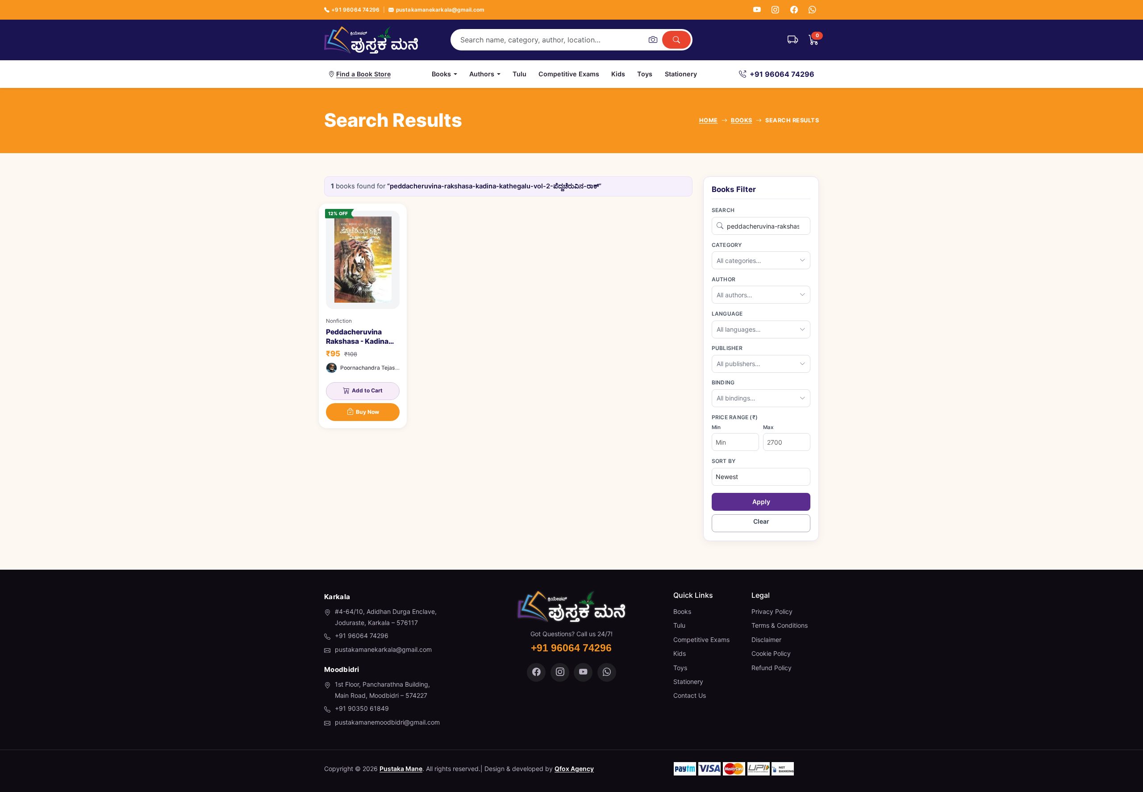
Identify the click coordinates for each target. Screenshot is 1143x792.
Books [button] (441, 74)
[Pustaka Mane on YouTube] (583, 672)
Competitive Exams (568, 74)
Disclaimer (766, 639)
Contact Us (689, 695)
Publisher (727, 348)
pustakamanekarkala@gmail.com (440, 9)
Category (727, 245)
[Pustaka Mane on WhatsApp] (606, 672)
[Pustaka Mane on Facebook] (536, 672)
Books (682, 611)
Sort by (724, 461)
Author (723, 279)
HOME (708, 120)
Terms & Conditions (779, 625)
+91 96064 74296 (355, 9)
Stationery (681, 74)
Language (727, 313)
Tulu (519, 74)
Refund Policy (771, 667)
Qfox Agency (574, 768)
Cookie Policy (771, 653)
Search (723, 210)
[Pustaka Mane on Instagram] (560, 672)
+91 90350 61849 (362, 708)
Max (768, 427)
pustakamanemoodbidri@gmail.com (387, 722)
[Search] (676, 40)
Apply (761, 501)
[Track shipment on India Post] (793, 39)
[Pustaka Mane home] (371, 40)
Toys (644, 74)
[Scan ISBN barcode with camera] (653, 40)
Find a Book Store (363, 74)
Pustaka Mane (401, 768)
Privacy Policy (772, 611)
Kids (618, 74)
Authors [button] (481, 74)
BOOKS (741, 120)
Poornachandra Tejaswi (370, 367)
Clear (761, 521)
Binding (723, 382)
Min (716, 427)
